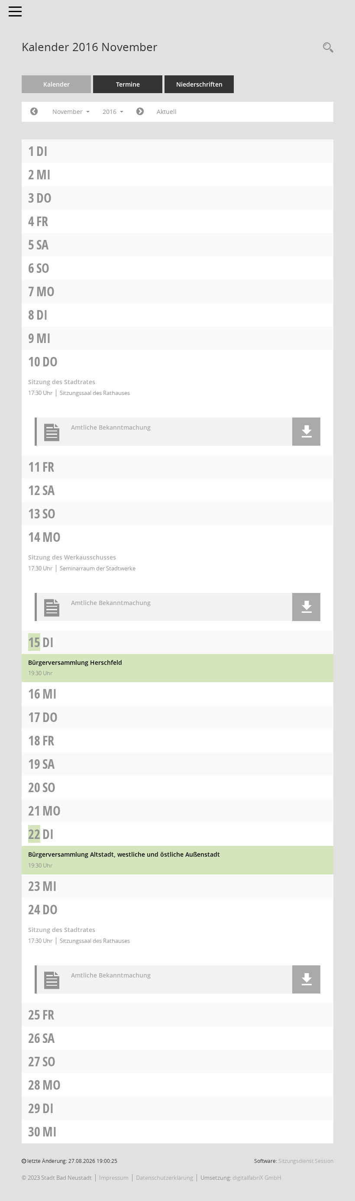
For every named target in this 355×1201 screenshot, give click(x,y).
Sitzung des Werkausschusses (72, 557)
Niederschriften (199, 84)
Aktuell (167, 111)
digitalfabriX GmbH (256, 1178)
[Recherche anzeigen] (326, 48)
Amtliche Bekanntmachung (111, 427)
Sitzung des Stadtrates (61, 382)
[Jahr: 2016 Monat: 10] (34, 112)
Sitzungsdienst (305, 1161)
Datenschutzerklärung (164, 1178)
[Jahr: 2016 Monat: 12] (140, 112)
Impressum (114, 1178)
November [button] (68, 111)
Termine (128, 84)
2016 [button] (110, 111)
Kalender (56, 84)
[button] (306, 432)
